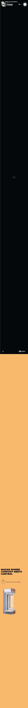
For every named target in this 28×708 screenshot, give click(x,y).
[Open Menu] (25, 4)
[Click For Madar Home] (7, 4)
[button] (20, 4)
